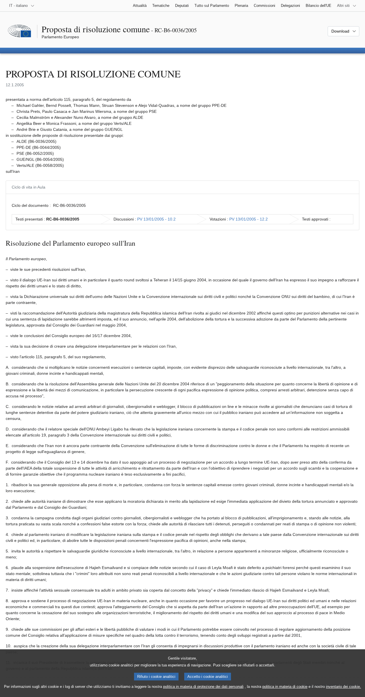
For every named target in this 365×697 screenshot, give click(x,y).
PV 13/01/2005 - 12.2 (248, 219)
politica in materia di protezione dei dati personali (203, 686)
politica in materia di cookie (284, 686)
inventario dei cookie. (343, 686)
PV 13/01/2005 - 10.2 (156, 219)
